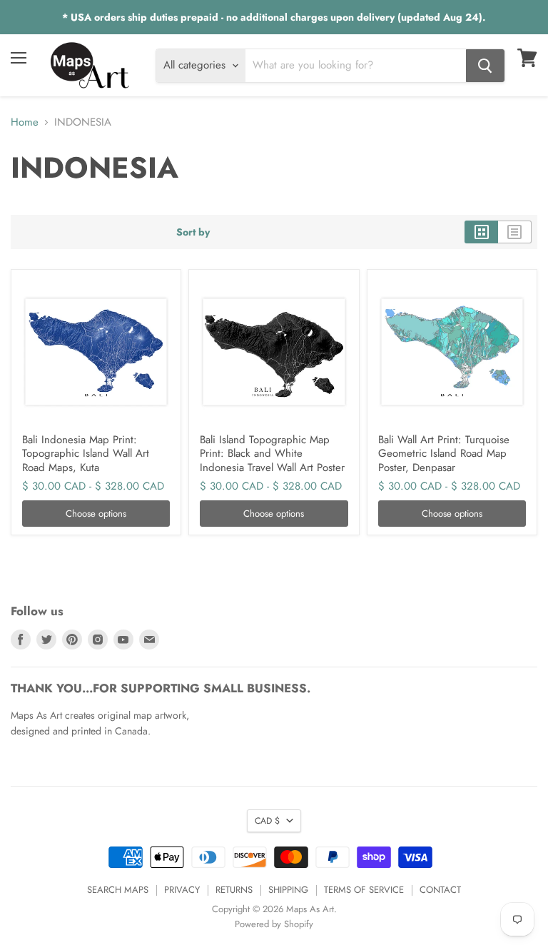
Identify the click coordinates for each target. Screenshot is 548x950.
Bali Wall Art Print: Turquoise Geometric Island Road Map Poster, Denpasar (443, 453)
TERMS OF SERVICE (364, 889)
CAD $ (267, 820)
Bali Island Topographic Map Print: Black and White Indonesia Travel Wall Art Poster (272, 453)
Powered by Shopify (274, 924)
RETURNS (234, 889)
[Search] (485, 65)
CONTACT (440, 889)
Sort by (193, 232)
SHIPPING (288, 889)
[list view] (515, 232)
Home (25, 122)
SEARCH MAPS (117, 889)
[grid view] (481, 232)
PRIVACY (182, 889)
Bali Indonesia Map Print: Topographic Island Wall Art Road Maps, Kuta (85, 453)
